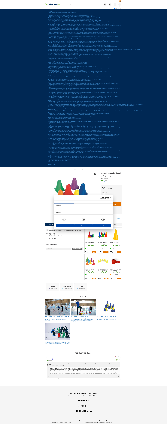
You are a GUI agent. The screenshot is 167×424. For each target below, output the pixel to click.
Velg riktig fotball (83, 134)
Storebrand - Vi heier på (114, 142)
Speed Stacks (87, 61)
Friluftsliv (50, 44)
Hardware (105, 101)
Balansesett (60, 63)
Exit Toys (118, 150)
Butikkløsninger (85, 101)
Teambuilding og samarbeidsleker (55, 61)
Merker (49, 153)
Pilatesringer (102, 83)
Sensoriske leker (102, 97)
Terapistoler (99, 98)
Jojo (59, 71)
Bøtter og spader (64, 74)
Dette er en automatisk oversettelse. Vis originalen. (56, 365)
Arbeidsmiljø (111, 156)
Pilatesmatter (97, 83)
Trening (49, 75)
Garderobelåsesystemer (58, 102)
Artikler (49, 123)
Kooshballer (63, 98)
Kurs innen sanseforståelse (69, 117)
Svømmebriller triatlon (112, 21)
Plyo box (66, 78)
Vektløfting (74, 78)
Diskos (63, 42)
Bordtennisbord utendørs (63, 113)
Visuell (97, 97)
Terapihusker (94, 98)
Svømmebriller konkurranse (91, 21)
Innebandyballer (92, 46)
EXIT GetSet (63, 146)
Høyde (66, 42)
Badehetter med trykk (59, 25)
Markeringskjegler (87, 54)
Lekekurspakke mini (78, 121)
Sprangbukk (64, 57)
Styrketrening (77, 134)
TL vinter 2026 (92, 121)
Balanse (58, 66)
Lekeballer (88, 36)
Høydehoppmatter (78, 50)
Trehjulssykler (96, 72)
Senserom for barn (74, 115)
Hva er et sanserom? (68, 144)
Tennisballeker (103, 126)
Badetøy (86, 130)
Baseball (64, 66)
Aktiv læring (50, 62)
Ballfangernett (54, 41)
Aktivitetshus (55, 106)
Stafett (91, 42)
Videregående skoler (91, 150)
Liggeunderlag (59, 44)
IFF (101, 157)
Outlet (49, 161)
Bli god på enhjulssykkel (57, 135)
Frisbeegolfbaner (87, 105)
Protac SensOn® (70, 93)
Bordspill (51, 72)
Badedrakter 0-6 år (61, 16)
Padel (68, 53)
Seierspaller (105, 105)
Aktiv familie (105, 150)
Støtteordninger (51, 142)
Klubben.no (53, 168)
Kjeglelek (106, 125)
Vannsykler (93, 32)
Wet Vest (98, 140)
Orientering (101, 40)
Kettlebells (53, 78)
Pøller (113, 88)
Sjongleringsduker (71, 71)
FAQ (55, 152)
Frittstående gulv (63, 50)
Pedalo (73, 88)
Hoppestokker (71, 63)
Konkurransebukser (89, 15)
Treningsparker (86, 84)
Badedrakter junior (69, 16)
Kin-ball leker (102, 125)
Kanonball (77, 36)
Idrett (49, 34)
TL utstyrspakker (56, 121)
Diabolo (54, 71)
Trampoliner (89, 66)
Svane (54, 159)
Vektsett (78, 78)
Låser (58, 79)
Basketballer (57, 36)
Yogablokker (62, 85)
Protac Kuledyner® (87, 92)
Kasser (54, 51)
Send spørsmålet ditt (77, 248)
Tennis (78, 53)
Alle (56, 150)
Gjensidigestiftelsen (89, 142)
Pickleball (101, 51)
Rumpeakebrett (82, 74)
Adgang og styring (51, 101)
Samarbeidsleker (80, 61)
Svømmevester (84, 17)
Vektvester (94, 79)
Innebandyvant (111, 46)
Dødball (75, 125)
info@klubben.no (85, 406)
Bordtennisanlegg (84, 106)
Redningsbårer (71, 19)
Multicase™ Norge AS (109, 422)
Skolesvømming (74, 27)
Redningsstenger (87, 19)
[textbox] (58, 249)
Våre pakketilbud (99, 150)
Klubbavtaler (56, 131)
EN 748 (71, 157)
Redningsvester (71, 17)
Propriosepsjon (82, 97)
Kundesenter (89, 393)
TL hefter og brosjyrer (64, 121)
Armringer (57, 17)
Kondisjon (61, 80)
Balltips (63, 127)
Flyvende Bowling (80, 125)
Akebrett (54, 74)
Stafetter (96, 61)
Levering (58, 152)
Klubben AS (50, 151)
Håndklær (71, 28)
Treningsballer (96, 76)
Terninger (83, 62)
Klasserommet (74, 139)
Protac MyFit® (94, 92)
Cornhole (67, 125)
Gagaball (88, 125)
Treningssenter (59, 118)
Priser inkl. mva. (118, 8)
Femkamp (114, 150)
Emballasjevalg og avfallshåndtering (75, 156)
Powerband (68, 147)
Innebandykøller (98, 46)
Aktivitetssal (60, 106)
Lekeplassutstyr (51, 68)
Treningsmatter (102, 76)
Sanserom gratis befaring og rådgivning (110, 96)
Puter (110, 88)
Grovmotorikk (85, 88)
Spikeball (92, 61)
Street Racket (86, 126)
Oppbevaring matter (68, 51)
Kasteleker (76, 62)
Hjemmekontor (84, 146)
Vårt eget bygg (96, 151)
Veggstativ (92, 38)
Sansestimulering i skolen (93, 144)
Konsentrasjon (51, 89)
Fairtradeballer (65, 160)
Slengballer (98, 36)
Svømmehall (50, 23)
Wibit (86, 30)
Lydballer (54, 98)
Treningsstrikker (106, 32)
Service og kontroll (91, 108)
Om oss (95, 393)
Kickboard (51, 131)
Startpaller (74, 13)
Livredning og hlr (105, 23)
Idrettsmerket (68, 139)
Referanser (66, 13)
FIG (96, 157)
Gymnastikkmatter (71, 50)
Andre (86, 74)
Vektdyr (86, 89)
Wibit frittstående (69, 33)
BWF (58, 157)
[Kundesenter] (110, 4)
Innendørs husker (61, 70)
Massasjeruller (83, 91)
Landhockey (94, 45)
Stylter (82, 63)
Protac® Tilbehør (77, 93)
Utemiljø (49, 113)
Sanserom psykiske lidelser (96, 115)
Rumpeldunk (74, 61)
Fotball (49, 41)
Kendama (68, 135)
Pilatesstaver (112, 83)
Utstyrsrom (109, 108)
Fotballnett (78, 41)
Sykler (67, 72)
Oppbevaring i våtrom (91, 51)
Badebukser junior (68, 15)
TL (48, 119)
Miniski (72, 74)
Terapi (49, 87)
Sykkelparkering (84, 113)
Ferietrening (68, 146)
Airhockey (55, 125)
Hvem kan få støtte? (83, 143)
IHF (102, 157)
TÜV (56, 159)
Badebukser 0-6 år (61, 15)
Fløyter (63, 54)
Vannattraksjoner (103, 13)
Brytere (68, 96)
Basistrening (57, 76)
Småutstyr (76, 24)
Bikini (82, 16)
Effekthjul (72, 96)
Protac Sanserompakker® (109, 92)
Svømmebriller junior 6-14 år (70, 21)
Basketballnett (74, 38)
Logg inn (115, 4)
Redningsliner (81, 19)
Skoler (78, 138)
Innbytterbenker (94, 105)
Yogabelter (67, 85)
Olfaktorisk (77, 97)
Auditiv (73, 97)
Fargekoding (69, 61)
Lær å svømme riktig (78, 131)
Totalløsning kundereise (60, 101)
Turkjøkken (79, 44)
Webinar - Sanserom (115, 134)
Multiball (110, 125)
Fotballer (66, 36)
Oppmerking (100, 105)
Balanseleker (55, 63)
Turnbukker (98, 57)
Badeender (54, 30)
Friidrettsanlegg (81, 105)
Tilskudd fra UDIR (90, 143)
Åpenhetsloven (99, 156)
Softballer (107, 36)
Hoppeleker (65, 67)
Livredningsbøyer (64, 19)
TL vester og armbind (68, 122)
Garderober (69, 12)
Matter (105, 49)
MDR (107, 157)
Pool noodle (55, 32)
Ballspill (60, 127)
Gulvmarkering (69, 49)
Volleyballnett (59, 58)
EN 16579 (68, 157)
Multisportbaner (97, 41)
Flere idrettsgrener (52, 40)
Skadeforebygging (73, 129)
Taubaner (117, 110)
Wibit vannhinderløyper (116, 13)
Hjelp (49, 152)
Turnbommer (93, 57)
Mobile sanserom (105, 115)
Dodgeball (62, 36)
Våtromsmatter (106, 24)
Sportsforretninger (77, 150)
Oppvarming (79, 139)
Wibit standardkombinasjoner (83, 33)
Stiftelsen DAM (96, 142)
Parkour (97, 51)
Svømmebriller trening (81, 21)
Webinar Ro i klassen (107, 134)
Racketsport (119, 49)
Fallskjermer (64, 61)
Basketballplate (87, 38)
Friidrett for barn (59, 42)
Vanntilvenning (79, 133)
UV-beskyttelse (94, 20)
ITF (104, 157)
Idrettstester (101, 127)
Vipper (120, 110)
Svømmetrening (51, 28)
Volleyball (138, 49)
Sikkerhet (98, 68)
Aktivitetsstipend (58, 142)
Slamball (70, 78)
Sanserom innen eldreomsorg (84, 115)
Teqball (89, 113)
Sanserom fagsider (52, 97)
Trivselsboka (111, 121)
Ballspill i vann (67, 30)
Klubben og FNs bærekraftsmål (62, 156)
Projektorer (89, 96)
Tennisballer (52, 37)
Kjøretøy (76, 72)
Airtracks (52, 50)
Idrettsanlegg (83, 41)
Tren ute (98, 147)
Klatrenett (87, 68)
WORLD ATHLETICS (72, 159)
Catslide (59, 146)
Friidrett (49, 42)
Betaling (64, 152)
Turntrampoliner (113, 57)
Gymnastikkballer (71, 36)
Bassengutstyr (64, 12)
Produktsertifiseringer (52, 157)
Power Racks (57, 84)
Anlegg (49, 12)
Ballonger (54, 64)
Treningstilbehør (51, 54)
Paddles (83, 131)
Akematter (58, 74)
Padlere (79, 28)
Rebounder (100, 54)
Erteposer (62, 49)
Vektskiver (84, 79)
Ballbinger (60, 105)
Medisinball (56, 147)
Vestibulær (90, 97)
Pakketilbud (114, 49)
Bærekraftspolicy (105, 156)
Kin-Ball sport (53, 47)
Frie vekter (50, 79)
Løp (79, 42)
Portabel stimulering (83, 96)
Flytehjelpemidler (51, 17)
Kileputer (71, 55)
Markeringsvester (94, 54)
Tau (133, 49)
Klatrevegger (67, 83)
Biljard (65, 40)
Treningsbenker (77, 84)
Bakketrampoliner (58, 112)
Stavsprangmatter (101, 50)
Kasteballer (81, 36)
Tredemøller (117, 81)
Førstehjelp (50, 45)
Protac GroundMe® (72, 92)
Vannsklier (109, 13)
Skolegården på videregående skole (85, 114)
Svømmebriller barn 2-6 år (59, 21)
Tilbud (49, 163)
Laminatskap (69, 102)
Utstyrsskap (74, 51)
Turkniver (83, 44)
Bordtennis (100, 38)
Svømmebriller (51, 21)
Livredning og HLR (51, 19)
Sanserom (50, 96)
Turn (135, 49)
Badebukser (50, 15)
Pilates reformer (85, 83)
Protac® (68, 89)
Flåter (84, 30)
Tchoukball (108, 40)
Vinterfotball (89, 134)
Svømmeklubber (51, 25)
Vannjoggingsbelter (95, 17)
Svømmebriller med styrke (102, 21)
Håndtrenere (60, 95)
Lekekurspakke (86, 121)
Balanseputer (65, 88)
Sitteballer (72, 89)
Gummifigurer (68, 68)
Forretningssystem (89, 422)
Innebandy (86, 46)
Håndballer (52, 36)
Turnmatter (107, 50)
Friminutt (56, 139)
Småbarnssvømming (52, 20)
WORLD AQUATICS (64, 159)
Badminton (55, 53)
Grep (82, 84)
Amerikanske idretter (60, 40)
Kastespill (69, 67)
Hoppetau (92, 49)
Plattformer (86, 27)
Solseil (68, 112)
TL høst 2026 (71, 121)
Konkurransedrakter (87, 16)
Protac (85, 140)
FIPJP (98, 157)
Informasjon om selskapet (58, 151)
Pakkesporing (73, 393)
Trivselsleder (50, 121)
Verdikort (67, 152)
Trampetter (88, 57)
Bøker (59, 62)
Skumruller (52, 85)
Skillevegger (74, 102)
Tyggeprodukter (81, 89)
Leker (82, 66)
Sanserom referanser (60, 97)
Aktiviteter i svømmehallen (57, 130)
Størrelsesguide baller (82, 129)
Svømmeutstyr (51, 29)
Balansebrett (54, 88)
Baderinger (61, 17)
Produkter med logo (55, 24)
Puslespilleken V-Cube (82, 135)
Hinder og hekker (68, 54)
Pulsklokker (74, 76)
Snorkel (93, 131)
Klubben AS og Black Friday (104, 151)
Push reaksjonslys (74, 147)
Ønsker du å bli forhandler (76, 118)
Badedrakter (50, 16)
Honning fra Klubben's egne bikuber (55, 160)
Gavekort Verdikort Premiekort (80, 25)
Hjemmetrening (51, 81)
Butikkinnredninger (78, 23)
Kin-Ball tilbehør (59, 47)
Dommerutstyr (65, 41)
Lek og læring (50, 125)
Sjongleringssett (94, 71)
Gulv (86, 85)
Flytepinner (80, 30)
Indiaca (74, 46)
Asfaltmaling (55, 62)
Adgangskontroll (54, 12)
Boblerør (65, 96)
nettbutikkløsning (97, 422)
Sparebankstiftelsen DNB (104, 142)
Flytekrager (66, 17)
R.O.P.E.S (80, 147)
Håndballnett (70, 46)
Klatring (97, 40)
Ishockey (90, 45)
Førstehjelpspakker (68, 45)
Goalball (93, 127)
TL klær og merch (51, 122)
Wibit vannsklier (106, 33)
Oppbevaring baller (60, 51)
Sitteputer (76, 89)
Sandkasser (64, 112)
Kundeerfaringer (73, 151)
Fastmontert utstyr (93, 23)
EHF (61, 157)
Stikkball (111, 36)
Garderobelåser (91, 101)
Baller (49, 36)
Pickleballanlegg (78, 108)
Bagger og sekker (58, 28)
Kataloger (94, 134)
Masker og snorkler (66, 29)
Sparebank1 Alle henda (62, 143)
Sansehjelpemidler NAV (59, 144)
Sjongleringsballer (64, 71)
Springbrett (75, 57)
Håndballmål (64, 46)
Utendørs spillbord (72, 113)
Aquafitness (70, 130)
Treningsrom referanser (94, 84)
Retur (61, 152)
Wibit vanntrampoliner (98, 33)
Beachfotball (59, 41)
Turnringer (107, 57)
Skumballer (75, 64)
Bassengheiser (61, 104)
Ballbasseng (55, 70)
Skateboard (80, 72)
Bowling (54, 72)
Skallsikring (97, 101)
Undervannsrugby (86, 24)
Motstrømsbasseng (55, 13)
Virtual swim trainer (117, 25)
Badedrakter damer (77, 16)
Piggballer (68, 98)
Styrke (64, 80)
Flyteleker (76, 30)
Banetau (59, 12)
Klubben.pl (105, 420)
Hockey (84, 45)
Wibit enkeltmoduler (61, 33)
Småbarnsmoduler (74, 70)
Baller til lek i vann (60, 30)
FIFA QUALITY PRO (92, 157)
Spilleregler (93, 139)
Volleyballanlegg (127, 105)
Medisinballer (66, 76)
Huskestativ (78, 68)
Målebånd (82, 42)
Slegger (86, 42)
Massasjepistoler (76, 91)
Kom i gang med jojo (74, 135)
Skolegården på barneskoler (59, 114)
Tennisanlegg (97, 108)
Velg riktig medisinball (73, 148)
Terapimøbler (73, 98)
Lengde (77, 42)
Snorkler (91, 28)
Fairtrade (74, 157)
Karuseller (83, 68)
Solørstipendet (65, 142)
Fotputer (59, 89)
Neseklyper (72, 29)
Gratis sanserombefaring (65, 115)
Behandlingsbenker (61, 45)
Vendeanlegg (138, 104)
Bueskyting (69, 40)
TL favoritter (116, 121)
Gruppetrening (51, 80)
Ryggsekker (64, 44)
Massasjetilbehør (89, 91)
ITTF (106, 157)
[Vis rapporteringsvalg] (118, 376)
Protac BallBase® (64, 92)
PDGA (109, 157)
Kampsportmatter (86, 50)
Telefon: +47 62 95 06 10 (83, 408)
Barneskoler (59, 150)
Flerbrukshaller (91, 106)
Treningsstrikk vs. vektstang (57, 148)
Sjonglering (50, 71)
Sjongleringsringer (87, 71)
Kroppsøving (50, 49)
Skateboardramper (112, 105)
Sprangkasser (70, 57)
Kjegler (103, 49)
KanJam (97, 125)
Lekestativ (94, 68)
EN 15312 (64, 157)
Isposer (87, 41)
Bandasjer (55, 45)
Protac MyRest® (100, 92)
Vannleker (99, 20)
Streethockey (100, 45)
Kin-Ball (84, 36)
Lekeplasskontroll (125, 110)
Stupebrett (79, 13)
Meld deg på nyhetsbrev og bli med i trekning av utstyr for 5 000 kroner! (83, 395)
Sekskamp (110, 150)
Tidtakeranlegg (88, 13)
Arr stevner (53, 42)
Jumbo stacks (93, 125)
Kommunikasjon (117, 88)
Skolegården (50, 114)
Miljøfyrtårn (85, 156)
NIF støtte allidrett (81, 142)
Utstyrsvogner (80, 51)
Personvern (71, 152)
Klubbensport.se (84, 420)
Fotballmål (74, 41)
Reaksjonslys (79, 76)
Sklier (101, 68)
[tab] (50, 224)
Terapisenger (84, 98)
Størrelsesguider (51, 140)
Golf (65, 72)
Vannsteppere (88, 32)
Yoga (55, 80)
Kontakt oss (52, 152)
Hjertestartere (58, 19)
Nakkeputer (63, 89)
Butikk (71, 104)
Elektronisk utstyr (85, 23)
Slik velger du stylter (108, 135)
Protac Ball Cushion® (55, 92)
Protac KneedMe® (79, 92)
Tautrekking (91, 126)
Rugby (105, 40)
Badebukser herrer (76, 15)
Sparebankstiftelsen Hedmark (100, 143)
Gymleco (79, 146)
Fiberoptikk (76, 96)
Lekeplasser (50, 109)
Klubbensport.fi (95, 420)
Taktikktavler (113, 41)
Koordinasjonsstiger (75, 54)
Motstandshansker (70, 32)
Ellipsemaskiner (87, 81)
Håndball (50, 46)
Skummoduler (59, 57)
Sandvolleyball (72, 58)
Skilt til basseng (70, 24)
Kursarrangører (81, 27)
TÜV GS (59, 159)
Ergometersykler (94, 81)
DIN (59, 157)
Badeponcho (78, 20)
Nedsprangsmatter (93, 50)
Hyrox (53, 147)
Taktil (87, 97)
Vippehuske (110, 68)
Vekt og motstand (99, 32)
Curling (61, 72)
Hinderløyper (73, 68)
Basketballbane (77, 106)
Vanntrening (50, 32)
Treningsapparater (70, 84)
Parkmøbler (138, 110)
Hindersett (87, 49)
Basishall (72, 106)
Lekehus (90, 68)
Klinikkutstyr (90, 88)
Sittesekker (89, 98)
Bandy (87, 45)
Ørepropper (95, 29)
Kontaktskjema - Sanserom (57, 117)
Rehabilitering (51, 95)
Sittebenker (83, 102)
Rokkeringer (129, 49)
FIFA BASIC (80, 157)
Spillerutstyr (103, 41)
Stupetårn (83, 13)
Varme (81, 45)
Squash (75, 53)
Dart (75, 40)
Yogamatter (57, 85)
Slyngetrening (85, 76)
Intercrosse (86, 40)
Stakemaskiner (101, 81)
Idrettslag (81, 138)
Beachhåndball (55, 46)
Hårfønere (79, 102)
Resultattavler (84, 108)
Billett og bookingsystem (70, 101)
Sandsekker (65, 79)
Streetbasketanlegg (120, 105)
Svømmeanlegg (51, 104)
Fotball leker (58, 134)
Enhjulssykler (65, 63)
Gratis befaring (55, 96)
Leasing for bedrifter (78, 152)
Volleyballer (64, 37)
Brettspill (58, 72)
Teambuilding (100, 61)
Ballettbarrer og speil (58, 55)
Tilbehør (89, 17)
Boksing (70, 127)
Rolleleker (96, 110)
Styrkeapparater (63, 84)
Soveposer (69, 44)
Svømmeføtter (78, 29)
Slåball (65, 126)
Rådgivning (91, 104)
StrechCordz (95, 28)
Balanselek (50, 63)
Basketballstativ (80, 38)
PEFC (112, 157)
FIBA (77, 157)
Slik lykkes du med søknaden (73, 143)
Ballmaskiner (70, 105)
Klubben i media (89, 151)
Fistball (77, 40)
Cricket (72, 40)
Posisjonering (78, 98)
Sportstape (108, 41)
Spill (49, 72)
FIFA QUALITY (85, 157)
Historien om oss (66, 151)
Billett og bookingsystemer (68, 23)
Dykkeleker (72, 30)
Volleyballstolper (65, 58)
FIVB (100, 157)
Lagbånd (81, 54)
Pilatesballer (91, 83)
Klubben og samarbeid (81, 151)
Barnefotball (53, 134)
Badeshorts (82, 15)
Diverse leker (53, 67)
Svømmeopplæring (52, 27)
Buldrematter (57, 50)
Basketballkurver (67, 38)
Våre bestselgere (51, 150)
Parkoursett (53, 83)
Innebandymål (105, 46)
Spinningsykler (112, 81)
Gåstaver (55, 95)
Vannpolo (101, 24)
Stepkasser (90, 76)
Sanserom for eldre (84, 144)
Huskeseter (83, 110)
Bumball (64, 125)
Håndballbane (60, 108)
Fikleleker (56, 89)
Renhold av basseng (63, 24)
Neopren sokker (75, 140)
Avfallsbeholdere (132, 110)
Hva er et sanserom (56, 115)
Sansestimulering (68, 97)
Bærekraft (50, 155)
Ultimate (107, 126)
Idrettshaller (50, 106)
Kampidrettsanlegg (67, 108)
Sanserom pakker (95, 96)
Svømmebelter (78, 17)
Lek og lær (50, 59)
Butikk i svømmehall (63, 138)
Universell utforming (96, 13)
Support (101, 101)
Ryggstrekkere (96, 91)
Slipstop (90, 131)
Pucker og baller (106, 45)
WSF (77, 159)
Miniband (61, 147)
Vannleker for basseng (94, 24)
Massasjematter (69, 91)
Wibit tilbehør (91, 33)
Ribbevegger (124, 49)
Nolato (79, 140)
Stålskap (64, 102)
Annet (96, 19)
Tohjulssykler (90, 72)
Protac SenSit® (63, 93)
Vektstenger (82, 78)
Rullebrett (77, 88)
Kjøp (94, 252)
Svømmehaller (84, 150)
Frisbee (57, 67)
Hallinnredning (55, 108)
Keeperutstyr (91, 41)
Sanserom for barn (76, 144)
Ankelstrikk (65, 130)
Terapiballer (50, 98)
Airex (52, 146)
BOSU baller (55, 146)
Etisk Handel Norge (92, 156)
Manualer (57, 78)
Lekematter (67, 70)
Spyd (89, 42)
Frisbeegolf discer (51, 164)
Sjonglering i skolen (91, 135)
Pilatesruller (107, 83)
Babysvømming (59, 27)
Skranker (54, 57)
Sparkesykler (85, 72)
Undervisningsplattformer (104, 25)
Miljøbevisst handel (52, 156)
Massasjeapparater (56, 91)
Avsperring (55, 105)
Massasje (50, 91)
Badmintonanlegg (67, 106)
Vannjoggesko (77, 32)
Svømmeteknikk (101, 28)
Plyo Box (70, 76)
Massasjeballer (63, 91)
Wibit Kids (75, 33)
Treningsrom (106, 113)
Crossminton (64, 53)
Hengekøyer (54, 44)
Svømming (50, 11)
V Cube (107, 71)
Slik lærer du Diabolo (99, 135)
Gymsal (59, 139)
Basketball (57, 38)
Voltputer (118, 57)
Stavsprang (95, 42)
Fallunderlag (62, 68)
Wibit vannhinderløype (72, 138)
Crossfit (49, 78)
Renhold (70, 13)
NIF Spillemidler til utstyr (72, 142)
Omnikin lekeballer (66, 47)
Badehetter (56, 29)
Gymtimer (63, 139)
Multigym (52, 84)
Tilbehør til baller (58, 37)
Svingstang (80, 57)
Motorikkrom (50, 70)
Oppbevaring (61, 13)
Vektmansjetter (75, 79)
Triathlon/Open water (88, 29)
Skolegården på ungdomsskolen (71, 114)
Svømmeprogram (68, 133)
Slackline (79, 63)
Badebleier (55, 15)
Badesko (93, 16)
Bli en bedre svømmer (92, 130)
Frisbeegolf (81, 40)
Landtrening (83, 28)
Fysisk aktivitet (74, 146)
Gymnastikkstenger (81, 49)
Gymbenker (74, 49)
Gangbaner (103, 88)
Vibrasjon (94, 97)
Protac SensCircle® (56, 93)
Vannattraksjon (123, 104)
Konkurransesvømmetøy (64, 131)
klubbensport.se (62, 378)
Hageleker (50, 66)
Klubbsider (101, 17)
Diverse (110, 32)
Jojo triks (64, 135)
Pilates (57, 80)
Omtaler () (103, 181)
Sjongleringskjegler (79, 71)
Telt (72, 44)
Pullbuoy (87, 28)
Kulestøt (74, 42)
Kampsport (90, 40)
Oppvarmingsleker (53, 126)
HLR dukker (76, 19)
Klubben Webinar (99, 134)
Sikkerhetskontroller (52, 118)
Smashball (103, 36)
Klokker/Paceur (80, 104)
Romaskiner (106, 81)
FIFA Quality (72, 134)
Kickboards (75, 28)
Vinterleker (50, 74)
